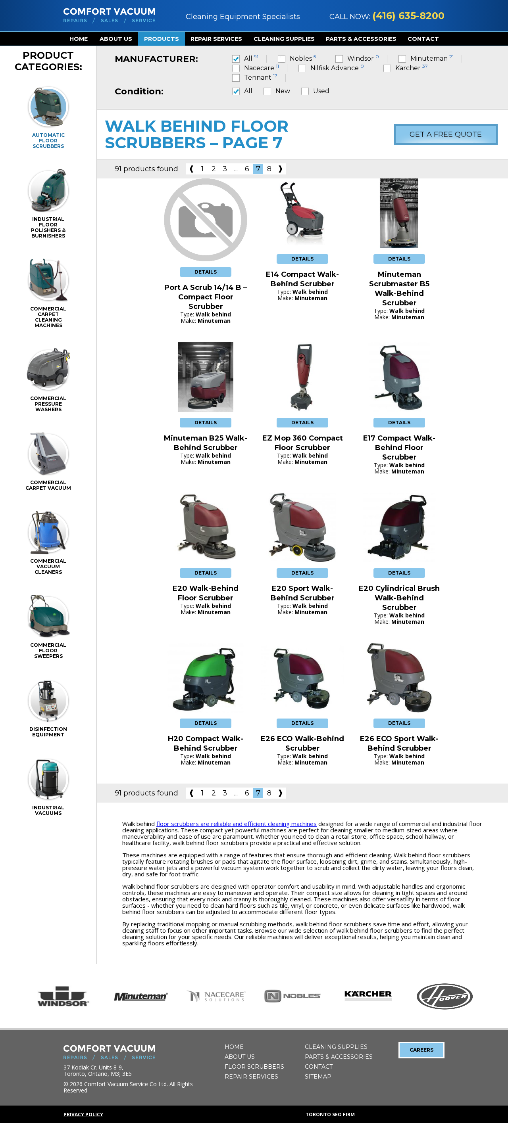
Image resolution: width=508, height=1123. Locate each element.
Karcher (411, 68)
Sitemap (318, 1076)
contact (423, 38)
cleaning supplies (284, 38)
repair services (216, 38)
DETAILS (205, 272)
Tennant (260, 77)
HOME (78, 38)
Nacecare (261, 68)
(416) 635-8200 (408, 15)
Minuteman (432, 58)
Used (321, 91)
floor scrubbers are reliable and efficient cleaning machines (236, 824)
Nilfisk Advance (337, 68)
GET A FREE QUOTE (446, 134)
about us (116, 38)
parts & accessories (361, 38)
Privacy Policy (83, 1114)
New (282, 91)
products (161, 38)
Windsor (363, 58)
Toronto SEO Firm (330, 1114)
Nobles (303, 58)
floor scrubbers (254, 1066)
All (251, 58)
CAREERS (421, 1050)
